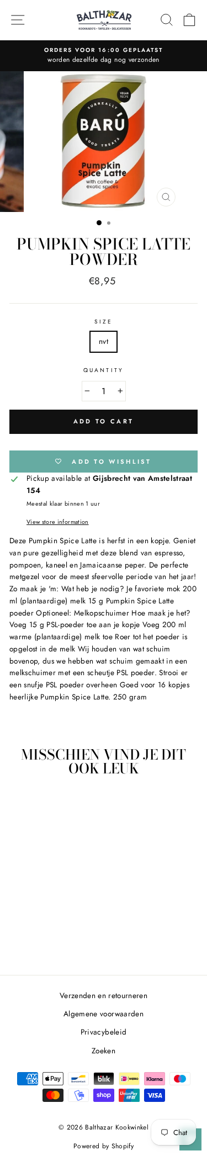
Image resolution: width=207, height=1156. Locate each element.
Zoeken (103, 1050)
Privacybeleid (103, 1031)
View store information (57, 521)
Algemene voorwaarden (103, 1013)
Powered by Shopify (103, 1146)
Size (103, 321)
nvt (103, 341)
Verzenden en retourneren (103, 995)
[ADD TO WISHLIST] (67, 806)
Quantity (103, 370)
